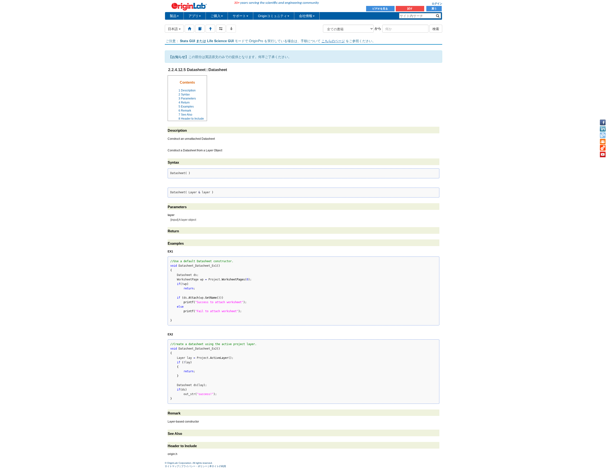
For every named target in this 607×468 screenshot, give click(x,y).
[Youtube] (603, 154)
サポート (239, 16)
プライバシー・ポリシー (194, 466)
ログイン (437, 3)
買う (434, 8)
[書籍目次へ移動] (200, 29)
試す (410, 8)
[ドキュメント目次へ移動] (189, 29)
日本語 (173, 28)
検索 (435, 28)
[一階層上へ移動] (210, 29)
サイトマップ (172, 466)
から (378, 28)
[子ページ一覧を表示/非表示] (231, 29)
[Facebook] (603, 122)
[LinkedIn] (603, 129)
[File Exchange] (603, 148)
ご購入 (216, 16)
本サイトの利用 (217, 466)
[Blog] (603, 135)
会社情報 (305, 16)
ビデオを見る (380, 8)
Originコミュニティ (272, 16)
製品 (173, 16)
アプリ (193, 16)
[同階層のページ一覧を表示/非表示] (220, 29)
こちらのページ (333, 40)
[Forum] (603, 142)
